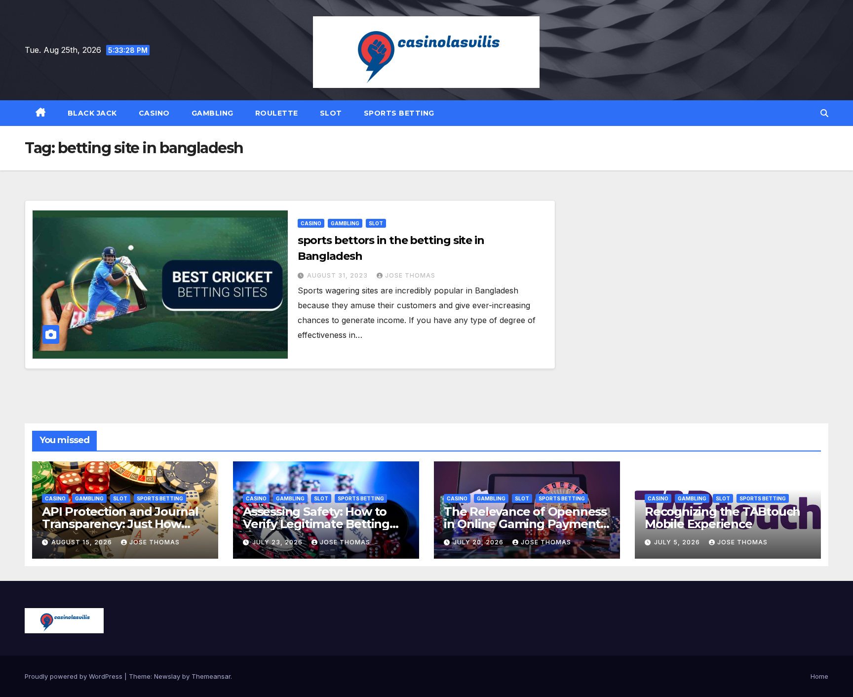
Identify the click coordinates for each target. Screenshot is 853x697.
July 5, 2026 (678, 542)
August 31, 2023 (338, 275)
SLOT (331, 113)
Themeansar (211, 676)
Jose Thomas (410, 275)
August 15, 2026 (82, 542)
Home (819, 676)
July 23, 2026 (278, 542)
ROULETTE (276, 113)
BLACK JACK (92, 113)
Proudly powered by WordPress (74, 676)
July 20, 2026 (479, 542)
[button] (824, 113)
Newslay (167, 676)
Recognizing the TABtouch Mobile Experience (722, 517)
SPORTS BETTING (399, 113)
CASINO (154, 113)
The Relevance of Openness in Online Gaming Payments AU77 (525, 523)
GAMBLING (212, 113)
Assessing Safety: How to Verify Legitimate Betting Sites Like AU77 (316, 523)
